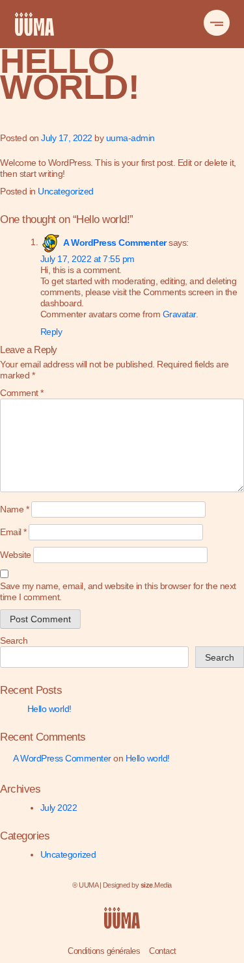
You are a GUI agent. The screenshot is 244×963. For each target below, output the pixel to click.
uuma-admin (130, 138)
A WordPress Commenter (115, 242)
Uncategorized (66, 191)
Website (15, 554)
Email (13, 532)
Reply (51, 331)
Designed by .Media (137, 885)
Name (14, 509)
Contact (162, 951)
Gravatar (179, 314)
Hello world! (49, 709)
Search (13, 640)
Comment (22, 393)
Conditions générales (104, 951)
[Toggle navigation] (217, 23)
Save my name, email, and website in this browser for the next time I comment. (118, 591)
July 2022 (58, 807)
